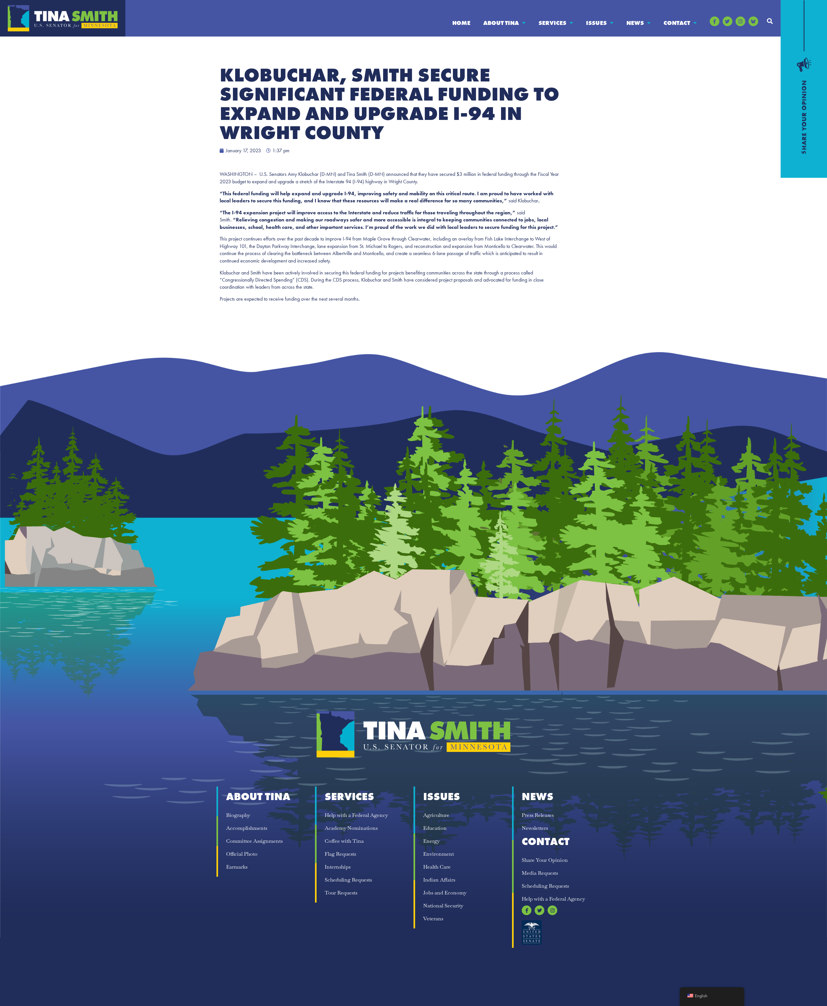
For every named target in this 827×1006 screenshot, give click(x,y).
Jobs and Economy (444, 892)
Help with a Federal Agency (356, 815)
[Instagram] (740, 21)
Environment (438, 854)
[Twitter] (727, 21)
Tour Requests (341, 892)
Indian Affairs (439, 879)
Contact (677, 23)
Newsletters (535, 828)
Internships (338, 866)
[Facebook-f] (714, 21)
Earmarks (236, 866)
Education (435, 828)
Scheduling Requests (348, 879)
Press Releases (538, 815)
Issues (596, 23)
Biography (238, 815)
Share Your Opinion (545, 860)
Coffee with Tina (344, 841)
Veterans (433, 918)
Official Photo (241, 854)
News (635, 23)
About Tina (501, 23)
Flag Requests (340, 854)
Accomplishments (246, 828)
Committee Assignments (254, 841)
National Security (443, 905)
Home (461, 23)
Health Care (437, 866)
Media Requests (540, 873)
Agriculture (436, 815)
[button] (770, 21)
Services (552, 23)
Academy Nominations (351, 828)
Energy (431, 841)
